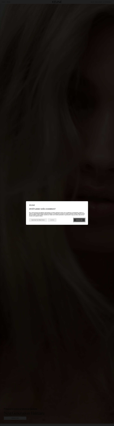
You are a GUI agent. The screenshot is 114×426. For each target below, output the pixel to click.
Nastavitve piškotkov (38, 220)
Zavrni (52, 220)
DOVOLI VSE (79, 220)
